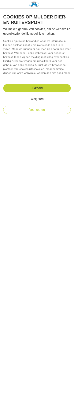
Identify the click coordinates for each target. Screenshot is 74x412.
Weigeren (37, 98)
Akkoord (37, 88)
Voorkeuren (37, 109)
